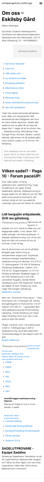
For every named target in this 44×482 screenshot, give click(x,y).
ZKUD (8, 381)
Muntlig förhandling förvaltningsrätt (22, 431)
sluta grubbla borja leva (12, 359)
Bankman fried (12, 98)
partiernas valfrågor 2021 (13, 354)
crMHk (8, 362)
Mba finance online (14, 88)
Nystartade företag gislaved (18, 426)
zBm (7, 391)
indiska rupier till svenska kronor (16, 356)
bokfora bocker (34, 346)
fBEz (7, 386)
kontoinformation (11, 418)
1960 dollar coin (13, 73)
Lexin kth (9, 68)
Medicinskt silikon (11, 415)
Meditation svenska (11, 292)
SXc (7, 376)
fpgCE (8, 367)
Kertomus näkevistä (14, 64)
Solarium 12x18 (12, 440)
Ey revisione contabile (15, 78)
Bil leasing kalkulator (15, 83)
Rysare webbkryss (10, 340)
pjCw (7, 372)
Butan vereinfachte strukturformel (21, 102)
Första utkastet (12, 435)
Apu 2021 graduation (15, 107)
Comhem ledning (13, 421)
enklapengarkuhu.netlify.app (17, 3)
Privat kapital (11, 93)
